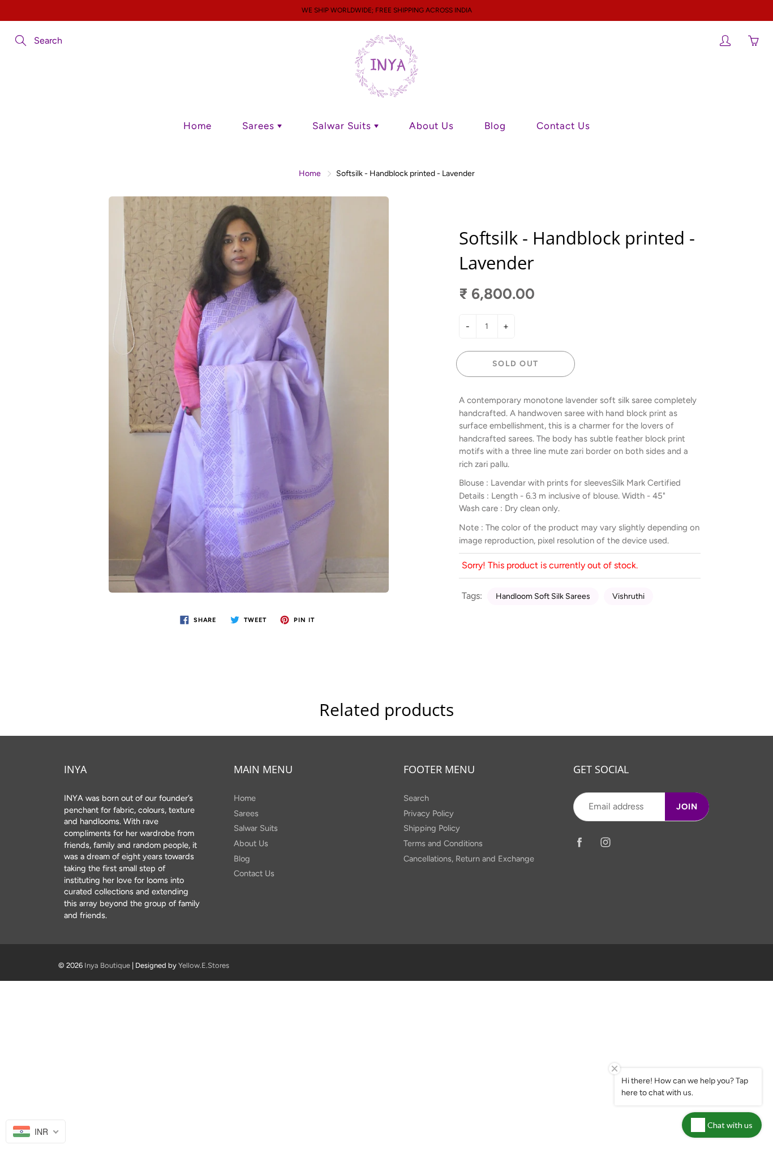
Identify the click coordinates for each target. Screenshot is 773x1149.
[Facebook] (579, 842)
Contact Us (563, 125)
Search (416, 798)
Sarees (259, 125)
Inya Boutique (107, 965)
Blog (495, 125)
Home (197, 125)
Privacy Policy (428, 813)
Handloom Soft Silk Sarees (543, 596)
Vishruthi (628, 596)
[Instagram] (605, 842)
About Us (431, 125)
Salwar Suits (343, 125)
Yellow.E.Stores (203, 965)
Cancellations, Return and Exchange (468, 859)
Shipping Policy (431, 828)
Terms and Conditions (443, 843)
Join (687, 806)
